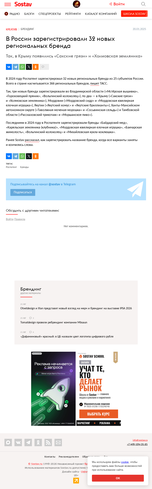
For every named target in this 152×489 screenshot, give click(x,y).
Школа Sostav (134, 14)
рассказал (32, 140)
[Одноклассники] (36, 67)
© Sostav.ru (35, 464)
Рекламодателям (69, 456)
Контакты (49, 456)
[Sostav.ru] (31, 4)
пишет (94, 83)
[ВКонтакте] (9, 67)
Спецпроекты (50, 14)
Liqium (85, 471)
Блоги (29, 14)
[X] (29, 67)
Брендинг (30, 288)
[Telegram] (16, 67)
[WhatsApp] (22, 67)
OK (118, 478)
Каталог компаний (101, 14)
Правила (19, 219)
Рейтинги (73, 14)
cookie (125, 461)
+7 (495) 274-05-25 (137, 444)
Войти (10, 219)
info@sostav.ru (140, 440)
